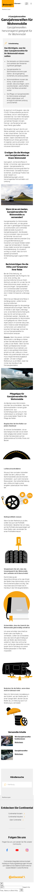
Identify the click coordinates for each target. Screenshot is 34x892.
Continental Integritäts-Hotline (14, 861)
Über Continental (15, 820)
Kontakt (27, 861)
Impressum (6, 863)
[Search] (2, 887)
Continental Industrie (15, 817)
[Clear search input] (21, 890)
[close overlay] (1, 883)
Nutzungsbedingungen (18, 863)
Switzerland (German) (13, 3)
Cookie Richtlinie (22, 868)
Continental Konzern (15, 813)
